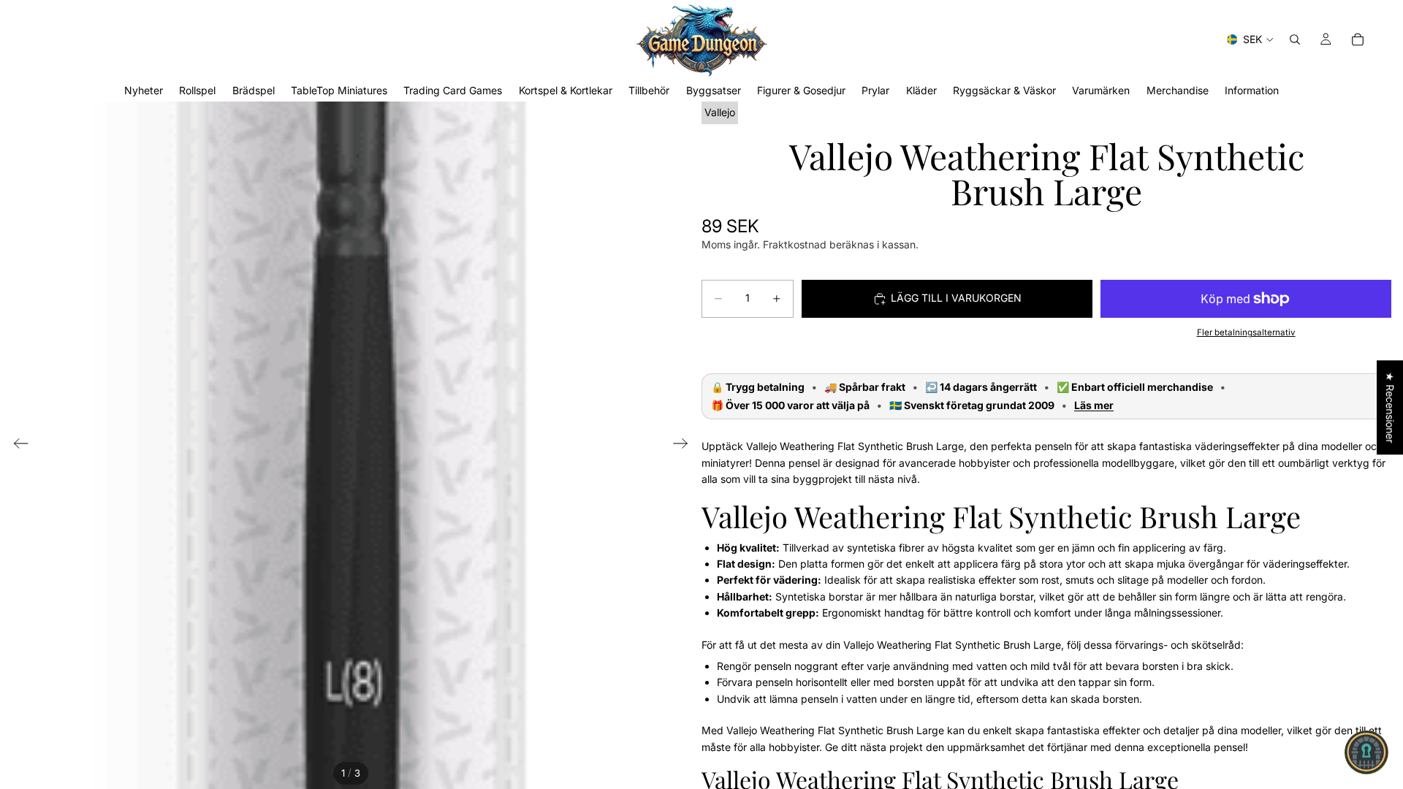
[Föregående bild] (16, 446)
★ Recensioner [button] (1390, 407)
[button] (1366, 752)
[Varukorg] (1358, 39)
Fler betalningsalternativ (1246, 332)
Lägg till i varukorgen (956, 297)
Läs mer (1094, 405)
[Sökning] (1295, 39)
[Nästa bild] (685, 446)
